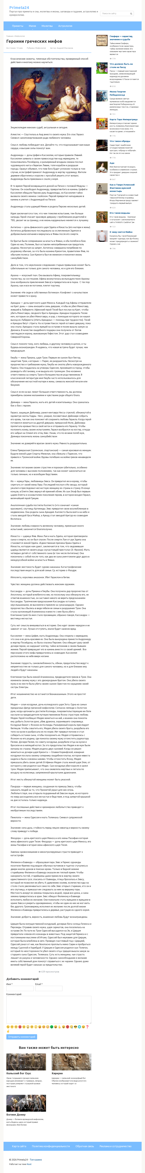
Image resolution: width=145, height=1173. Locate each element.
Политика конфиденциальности (51, 1146)
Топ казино (36, 1159)
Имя (9, 984)
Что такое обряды (120, 141)
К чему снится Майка (121, 232)
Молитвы (47, 25)
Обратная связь (84, 1146)
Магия (32, 25)
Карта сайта (19, 1146)
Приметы (17, 25)
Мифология (40, 48)
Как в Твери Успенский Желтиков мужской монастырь (122, 187)
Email (39, 984)
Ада (112, 163)
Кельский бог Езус (18, 1073)
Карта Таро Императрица (123, 119)
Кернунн (57, 1073)
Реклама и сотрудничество (116, 1146)
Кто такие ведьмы (120, 213)
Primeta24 (19, 7)
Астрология (65, 25)
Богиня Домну (15, 1114)
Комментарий (13, 994)
